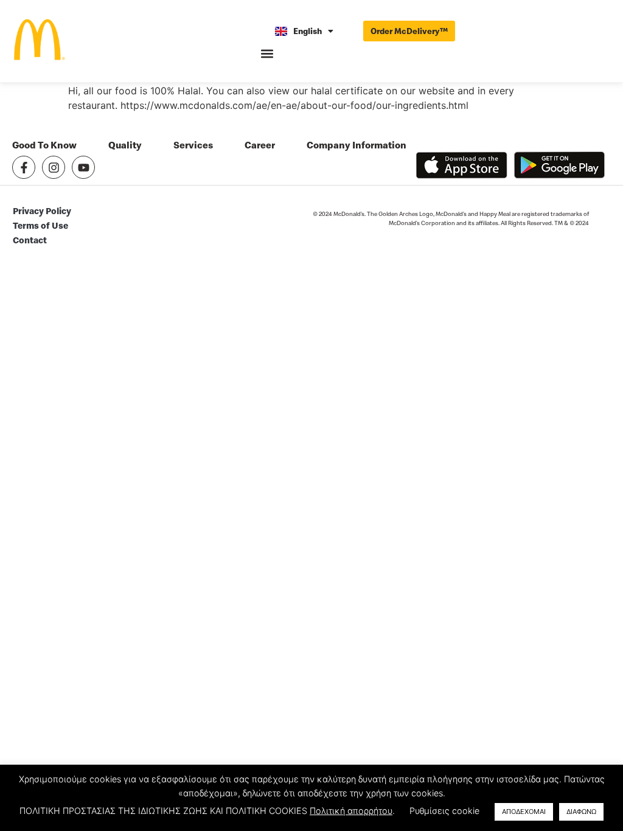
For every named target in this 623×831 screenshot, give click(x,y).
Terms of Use (40, 225)
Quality (125, 145)
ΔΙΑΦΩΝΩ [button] (581, 811)
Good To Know (44, 145)
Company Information (356, 145)
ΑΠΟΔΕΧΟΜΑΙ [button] (524, 811)
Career (260, 145)
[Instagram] (53, 167)
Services (193, 145)
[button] (267, 54)
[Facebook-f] (23, 167)
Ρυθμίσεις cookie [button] (444, 810)
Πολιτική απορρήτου (351, 810)
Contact (30, 240)
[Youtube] (83, 167)
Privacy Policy (42, 211)
